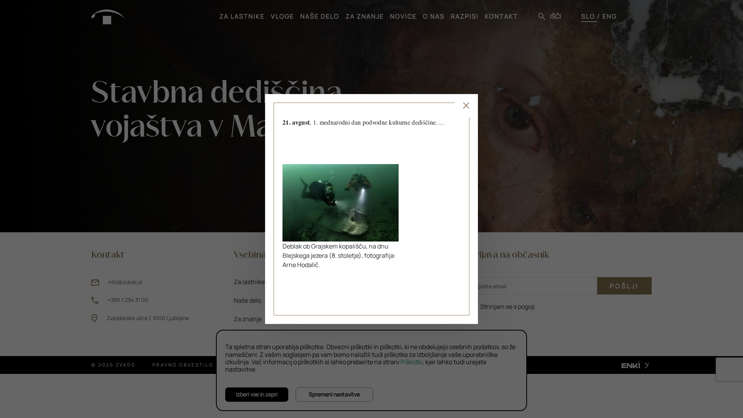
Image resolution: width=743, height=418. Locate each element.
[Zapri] (466, 105)
